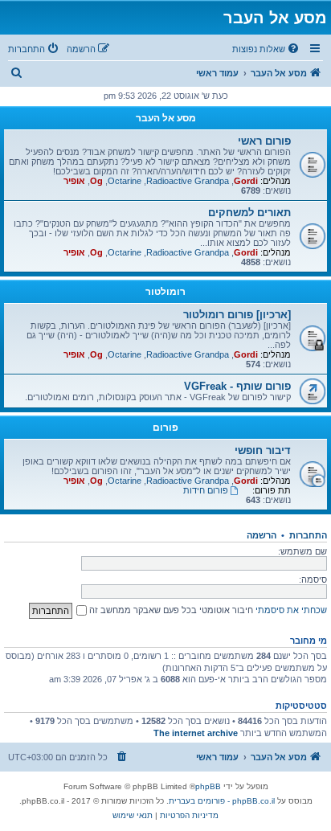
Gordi (246, 181)
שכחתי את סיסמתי (291, 610)
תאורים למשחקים (249, 213)
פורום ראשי (264, 141)
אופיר (74, 181)
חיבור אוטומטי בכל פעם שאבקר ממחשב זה (170, 610)
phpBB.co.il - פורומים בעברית (222, 800)
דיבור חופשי (263, 450)
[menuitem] (266, 49)
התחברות (308, 535)
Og (96, 181)
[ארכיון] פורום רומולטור (237, 315)
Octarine (124, 181)
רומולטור (165, 291)
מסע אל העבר (166, 118)
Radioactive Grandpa (187, 181)
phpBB (208, 786)
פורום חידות (205, 490)
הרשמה (261, 535)
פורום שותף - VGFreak (237, 386)
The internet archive (195, 733)
